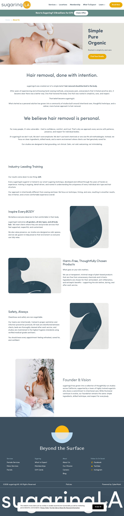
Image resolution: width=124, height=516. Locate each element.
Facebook (97, 462)
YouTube (97, 466)
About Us (66, 462)
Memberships (40, 466)
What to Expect (41, 462)
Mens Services (12, 466)
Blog (64, 474)
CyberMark (116, 484)
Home (7, 20)
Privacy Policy (44, 508)
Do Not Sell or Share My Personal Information (65, 508)
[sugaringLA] (16, 5)
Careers (66, 470)
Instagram (98, 470)
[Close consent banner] (106, 502)
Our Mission (67, 466)
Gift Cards (39, 470)
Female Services (13, 462)
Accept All (98, 507)
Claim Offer (81, 13)
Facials (9, 470)
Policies (69, 484)
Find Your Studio (97, 56)
